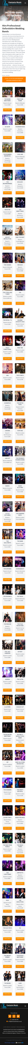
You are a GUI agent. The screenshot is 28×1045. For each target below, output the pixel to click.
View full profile (7, 109)
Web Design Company (10, 1042)
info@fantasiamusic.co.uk (15, 1021)
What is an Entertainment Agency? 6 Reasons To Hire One (14, 1033)
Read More (6, 75)
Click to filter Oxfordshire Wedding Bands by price (14, 79)
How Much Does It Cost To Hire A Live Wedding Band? (14, 1029)
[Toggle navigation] (25, 3)
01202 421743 (14, 1019)
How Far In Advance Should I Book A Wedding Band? (14, 1031)
